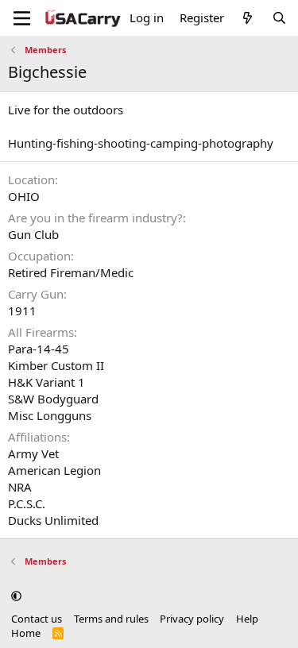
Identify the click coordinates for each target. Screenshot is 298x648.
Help (247, 618)
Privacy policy (192, 618)
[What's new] (247, 18)
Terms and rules (111, 618)
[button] (16, 595)
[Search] (279, 18)
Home (26, 633)
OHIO (24, 196)
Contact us (36, 618)
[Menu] (22, 18)
